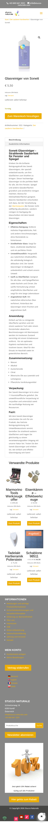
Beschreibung (15, 140)
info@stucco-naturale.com (16, 714)
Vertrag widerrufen (18, 667)
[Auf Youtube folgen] (21, 817)
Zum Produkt (14, 523)
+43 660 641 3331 (17, 3)
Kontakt (10, 640)
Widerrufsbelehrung (15, 630)
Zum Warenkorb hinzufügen (23, 116)
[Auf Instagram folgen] (16, 819)
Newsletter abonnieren (20, 734)
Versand (11, 95)
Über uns (11, 620)
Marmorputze (18, 206)
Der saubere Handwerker (19, 19)
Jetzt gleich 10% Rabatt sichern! (24, 786)
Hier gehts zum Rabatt (24, 799)
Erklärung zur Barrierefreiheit (19, 617)
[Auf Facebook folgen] (32, 817)
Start (7, 19)
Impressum (11, 623)
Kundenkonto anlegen (16, 654)
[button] (39, 37)
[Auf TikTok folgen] (27, 817)
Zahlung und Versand (16, 637)
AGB (8, 627)
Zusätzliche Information (19, 144)
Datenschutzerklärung (16, 633)
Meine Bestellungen (15, 657)
